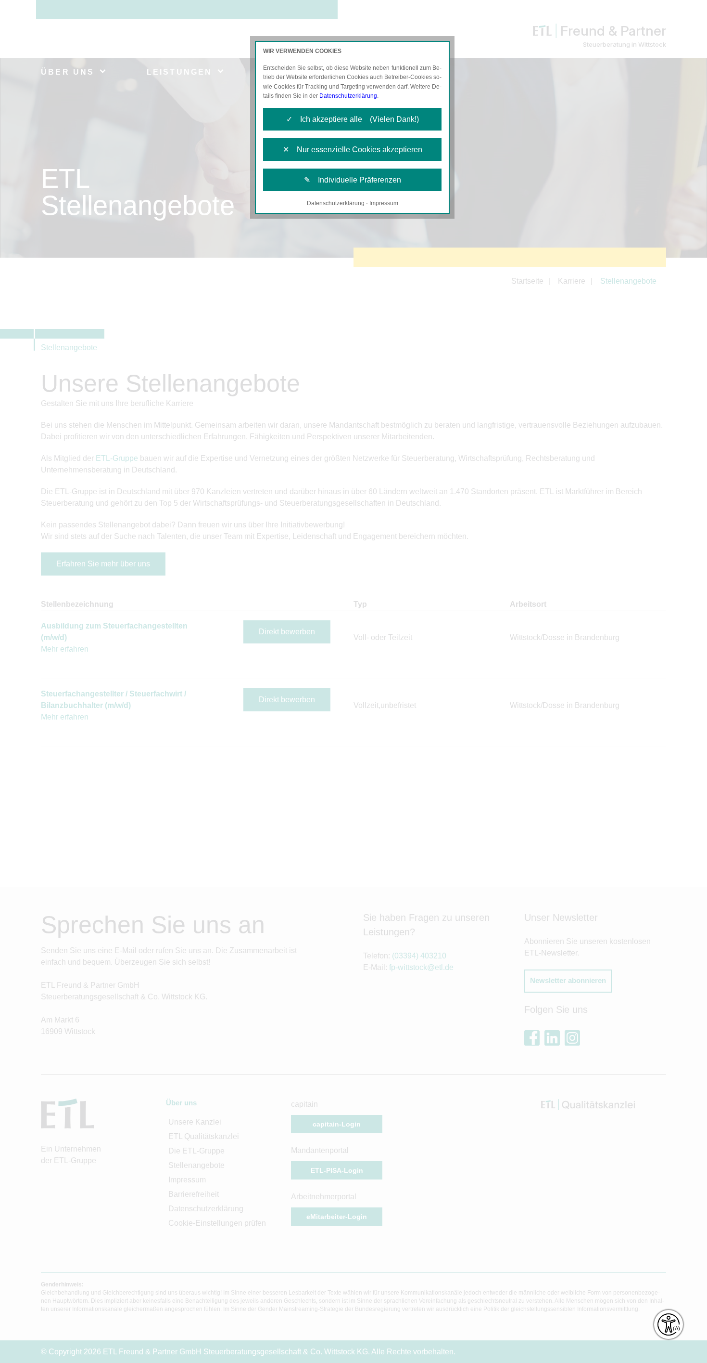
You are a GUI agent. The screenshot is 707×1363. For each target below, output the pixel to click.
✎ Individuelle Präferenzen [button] (352, 180)
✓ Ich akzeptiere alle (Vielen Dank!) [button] (352, 119)
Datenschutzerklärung (348, 95)
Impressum (383, 203)
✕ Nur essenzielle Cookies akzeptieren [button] (352, 149)
